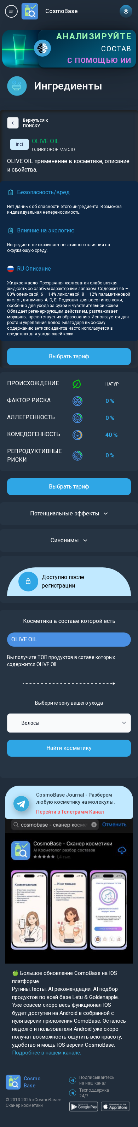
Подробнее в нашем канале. (46, 1053)
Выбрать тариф (69, 356)
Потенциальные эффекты (64, 513)
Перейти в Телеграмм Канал (70, 812)
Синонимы (65, 540)
